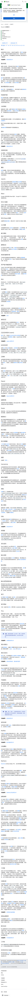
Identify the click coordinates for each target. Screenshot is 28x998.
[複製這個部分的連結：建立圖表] (7, 233)
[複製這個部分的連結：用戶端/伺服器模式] (13, 265)
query (10, 648)
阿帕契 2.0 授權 (11, 961)
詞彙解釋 (11, 24)
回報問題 (4, 43)
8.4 (17, 45)
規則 (2, 170)
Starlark (11, 227)
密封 (4, 362)
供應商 (8, 160)
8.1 (24, 45)
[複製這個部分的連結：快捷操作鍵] (9, 95)
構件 (22, 52)
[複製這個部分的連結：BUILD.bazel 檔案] (12, 218)
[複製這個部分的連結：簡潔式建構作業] (11, 255)
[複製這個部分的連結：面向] (5, 131)
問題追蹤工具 (4, 982)
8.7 (10, 45)
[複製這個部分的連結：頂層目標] (7, 881)
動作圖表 (9, 110)
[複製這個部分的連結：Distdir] (6, 408)
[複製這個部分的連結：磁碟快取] (7, 400)
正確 (10, 259)
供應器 (13, 704)
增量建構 (23, 257)
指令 (7, 269)
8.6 (13, 45)
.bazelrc (18, 891)
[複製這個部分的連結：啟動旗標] (7, 796)
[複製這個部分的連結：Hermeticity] (9, 464)
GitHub (2, 974)
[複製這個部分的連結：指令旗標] (7, 289)
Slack (2, 984)
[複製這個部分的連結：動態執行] (7, 417)
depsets (3, 628)
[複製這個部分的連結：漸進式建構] (9, 477)
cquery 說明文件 (10, 341)
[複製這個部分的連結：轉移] (5, 899)
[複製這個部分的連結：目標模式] (7, 843)
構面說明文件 (10, 146)
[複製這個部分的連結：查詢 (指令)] (8, 653)
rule (7, 815)
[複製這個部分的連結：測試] (5, 856)
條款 (2, 991)
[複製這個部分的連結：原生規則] (7, 544)
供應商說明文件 (10, 640)
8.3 (19, 45)
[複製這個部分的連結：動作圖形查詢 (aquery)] (15, 86)
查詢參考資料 (17, 661)
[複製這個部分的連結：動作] (5, 49)
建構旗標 (14, 311)
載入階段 (9, 450)
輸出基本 (7, 444)
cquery (14, 648)
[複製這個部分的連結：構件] (5, 116)
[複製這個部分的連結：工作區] (6, 942)
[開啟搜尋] (23, 1)
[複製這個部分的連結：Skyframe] (7, 761)
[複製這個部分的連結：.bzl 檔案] (7, 225)
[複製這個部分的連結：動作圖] (6, 75)
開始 (14, 18)
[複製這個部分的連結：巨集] (5, 516)
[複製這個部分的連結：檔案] (5, 457)
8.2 (21, 45)
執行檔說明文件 (10, 742)
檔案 (14, 109)
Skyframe (3, 763)
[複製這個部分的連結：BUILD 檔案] (9, 202)
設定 (10, 247)
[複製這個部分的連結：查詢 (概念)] (8, 644)
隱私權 (5, 991)
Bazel (2, 24)
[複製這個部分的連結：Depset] (6, 381)
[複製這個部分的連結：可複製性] (7, 680)
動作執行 (21, 362)
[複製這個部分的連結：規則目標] (7, 722)
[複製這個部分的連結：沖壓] (5, 768)
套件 (17, 212)
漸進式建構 (17, 273)
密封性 (21, 752)
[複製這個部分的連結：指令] (5, 279)
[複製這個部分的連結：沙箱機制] (7, 746)
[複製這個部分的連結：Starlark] (6, 781)
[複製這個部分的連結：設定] (5, 305)
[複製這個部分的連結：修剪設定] (7, 319)
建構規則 (24, 89)
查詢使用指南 (10, 661)
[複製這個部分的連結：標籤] (5, 489)
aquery (19, 648)
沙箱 (22, 444)
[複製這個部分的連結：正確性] (6, 357)
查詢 (2, 89)
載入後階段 (14, 655)
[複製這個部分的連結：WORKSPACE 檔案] (13, 950)
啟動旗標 (14, 181)
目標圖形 (19, 655)
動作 (18, 66)
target (10, 725)
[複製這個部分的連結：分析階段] (7, 106)
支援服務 (3, 980)
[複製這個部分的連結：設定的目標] (9, 345)
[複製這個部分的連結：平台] (5, 611)
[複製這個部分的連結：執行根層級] (9, 441)
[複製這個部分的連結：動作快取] (7, 63)
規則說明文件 (10, 59)
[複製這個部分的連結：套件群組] (7, 604)
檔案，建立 (7, 509)
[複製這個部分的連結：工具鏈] (6, 868)
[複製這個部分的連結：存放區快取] (9, 665)
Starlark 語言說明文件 (11, 792)
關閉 (14, 14)
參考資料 (6, 24)
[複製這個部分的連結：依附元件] (7, 368)
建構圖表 (5, 647)
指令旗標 (19, 181)
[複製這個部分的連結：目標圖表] (7, 835)
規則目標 (22, 623)
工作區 (2, 444)
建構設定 (3, 831)
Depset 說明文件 (10, 396)
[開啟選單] (2, 1)
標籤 (18, 810)
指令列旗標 (14, 249)
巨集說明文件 (10, 526)
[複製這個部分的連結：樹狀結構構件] (10, 916)
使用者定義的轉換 (11, 912)
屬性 (5, 696)
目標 (5, 214)
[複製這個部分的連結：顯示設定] (7, 926)
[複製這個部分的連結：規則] (5, 690)
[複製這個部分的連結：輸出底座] (7, 555)
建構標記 (11, 337)
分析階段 (7, 82)
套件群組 (19, 822)
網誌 (2, 972)
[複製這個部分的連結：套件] (5, 594)
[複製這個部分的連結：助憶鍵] (6, 530)
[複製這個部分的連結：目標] (5, 808)
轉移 (18, 311)
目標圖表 (24, 109)
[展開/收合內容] (10, 30)
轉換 (15, 247)
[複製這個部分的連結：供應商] (6, 621)
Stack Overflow (4, 986)
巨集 (21, 227)
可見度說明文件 (10, 937)
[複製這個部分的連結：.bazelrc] (7, 179)
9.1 (6, 45)
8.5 (15, 45)
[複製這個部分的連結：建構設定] (7, 245)
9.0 (8, 45)
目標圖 (20, 819)
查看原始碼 (14, 43)
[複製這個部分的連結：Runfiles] (7, 731)
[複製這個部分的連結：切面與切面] (9, 150)
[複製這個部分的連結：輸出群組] (7, 565)
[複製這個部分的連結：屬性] (5, 167)
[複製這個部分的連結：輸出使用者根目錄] (12, 581)
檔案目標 (4, 127)
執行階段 (17, 82)
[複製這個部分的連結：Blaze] (5, 194)
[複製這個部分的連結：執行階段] (7, 430)
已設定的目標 (12, 335)
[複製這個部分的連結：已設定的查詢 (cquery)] (15, 332)
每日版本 (3, 45)
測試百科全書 (13, 864)
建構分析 (16, 362)
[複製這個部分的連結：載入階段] (7, 505)
